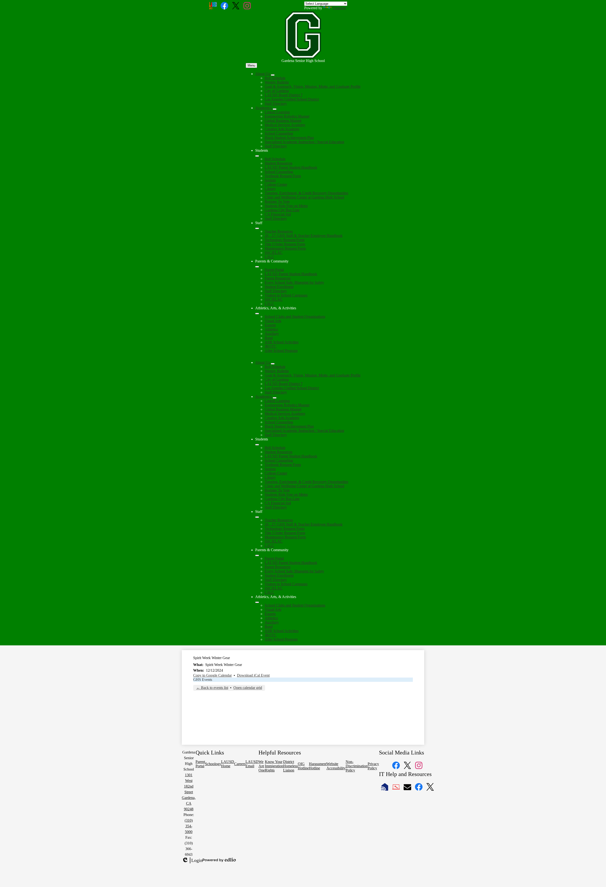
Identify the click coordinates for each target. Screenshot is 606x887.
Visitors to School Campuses (286, 295)
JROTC (270, 346)
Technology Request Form (284, 240)
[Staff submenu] (257, 228)
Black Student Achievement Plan (289, 138)
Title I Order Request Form (285, 244)
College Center (276, 184)
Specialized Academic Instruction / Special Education (304, 142)
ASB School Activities (282, 342)
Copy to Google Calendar (212, 675)
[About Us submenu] (273, 75)
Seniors (270, 180)
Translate (339, 8)
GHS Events (202, 680)
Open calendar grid (247, 688)
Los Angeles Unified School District (292, 99)
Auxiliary (272, 334)
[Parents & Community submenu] (257, 266)
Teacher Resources (279, 231)
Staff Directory (276, 104)
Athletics (271, 329)
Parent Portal (274, 270)
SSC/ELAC (274, 253)
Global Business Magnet (283, 121)
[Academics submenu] (274, 109)
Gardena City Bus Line (282, 210)
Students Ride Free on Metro (286, 206)
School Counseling (279, 133)
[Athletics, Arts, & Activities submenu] (257, 313)
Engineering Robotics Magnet (287, 116)
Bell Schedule (275, 78)
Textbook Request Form (283, 176)
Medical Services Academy (285, 125)
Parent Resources (277, 278)
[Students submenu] (257, 156)
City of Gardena (277, 91)
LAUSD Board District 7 (284, 95)
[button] (263, 362)
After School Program (281, 351)
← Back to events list (212, 688)
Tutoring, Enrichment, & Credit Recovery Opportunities (306, 193)
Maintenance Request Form (285, 248)
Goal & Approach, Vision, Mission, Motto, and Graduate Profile (313, 86)
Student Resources (278, 163)
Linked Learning (277, 112)
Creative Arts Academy (282, 129)
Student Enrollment (279, 287)
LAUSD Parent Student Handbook (291, 167)
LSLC (269, 257)
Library (270, 189)
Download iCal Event (253, 675)
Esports (270, 325)
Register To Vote (277, 202)
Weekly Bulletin (277, 82)
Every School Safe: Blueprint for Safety (294, 282)
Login (192, 860)
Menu (251, 65)
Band (269, 338)
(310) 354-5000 (189, 826)
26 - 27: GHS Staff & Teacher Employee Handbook (304, 236)
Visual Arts (273, 321)
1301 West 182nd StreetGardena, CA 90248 (189, 792)
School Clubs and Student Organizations (295, 317)
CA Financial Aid (278, 214)
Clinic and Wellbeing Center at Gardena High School (304, 197)
